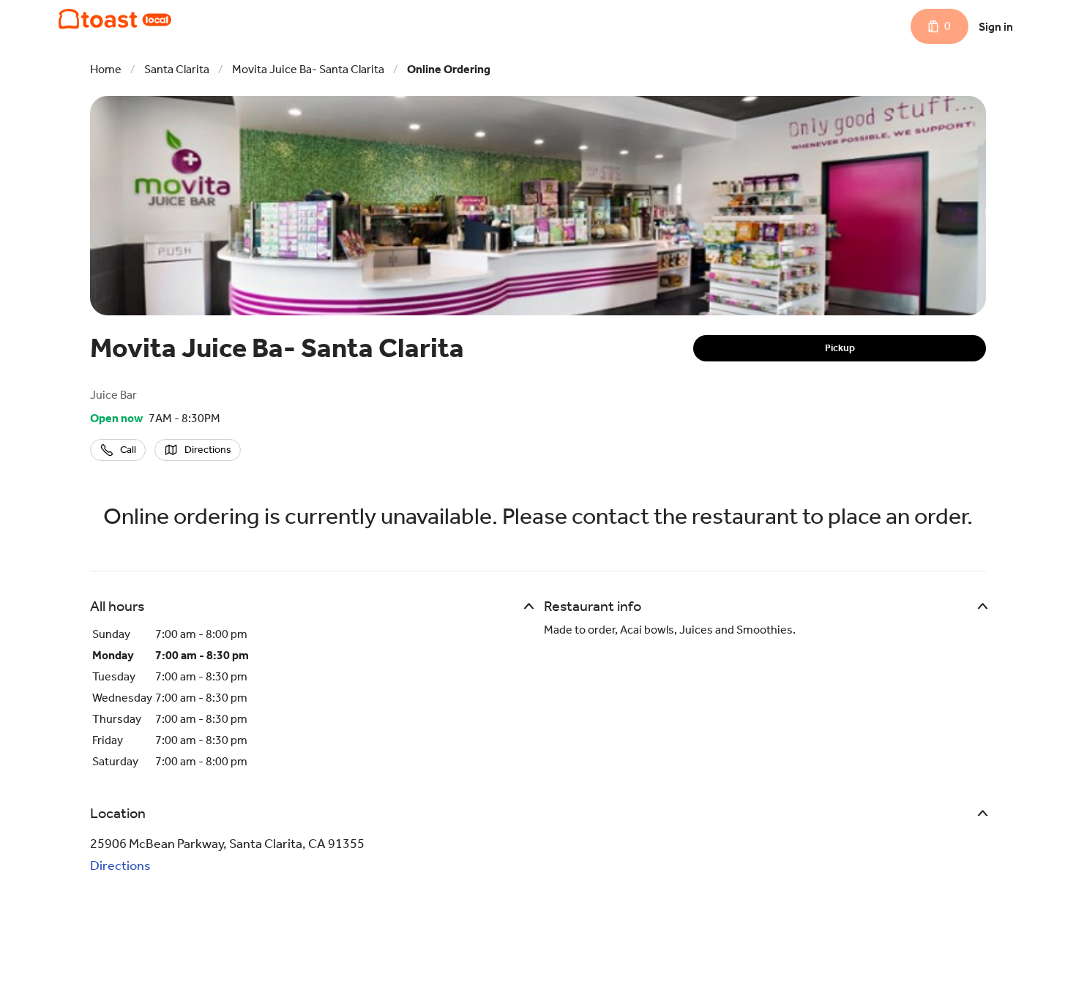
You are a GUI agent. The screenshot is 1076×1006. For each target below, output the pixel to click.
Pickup (840, 348)
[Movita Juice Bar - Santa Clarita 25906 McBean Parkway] (115, 19)
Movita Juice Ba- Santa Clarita (308, 69)
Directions (120, 865)
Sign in (996, 27)
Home (106, 69)
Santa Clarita (176, 69)
